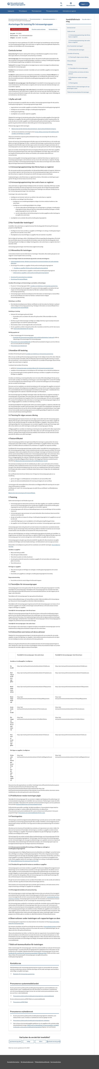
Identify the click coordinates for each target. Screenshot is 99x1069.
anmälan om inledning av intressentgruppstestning (44, 286)
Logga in (83, 4)
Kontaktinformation (13, 1062)
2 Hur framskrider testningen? (75, 46)
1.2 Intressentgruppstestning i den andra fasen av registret (79, 41)
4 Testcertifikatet (71, 61)
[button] (15, 1041)
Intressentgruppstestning (49, 19)
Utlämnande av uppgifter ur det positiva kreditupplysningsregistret (31, 272)
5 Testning (69, 64)
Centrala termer (71, 27)
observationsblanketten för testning (23, 328)
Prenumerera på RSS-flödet (20, 1002)
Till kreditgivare (23, 11)
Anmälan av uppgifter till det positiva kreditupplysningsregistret (31, 268)
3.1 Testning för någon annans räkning (78, 57)
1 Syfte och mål (71, 31)
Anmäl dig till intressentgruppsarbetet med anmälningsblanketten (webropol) (33, 337)
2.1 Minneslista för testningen (76, 49)
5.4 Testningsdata (73, 83)
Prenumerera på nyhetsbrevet (19, 345)
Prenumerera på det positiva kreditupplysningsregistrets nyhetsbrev (31, 1020)
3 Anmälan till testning (73, 53)
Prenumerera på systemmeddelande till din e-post (31, 812)
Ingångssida (11, 11)
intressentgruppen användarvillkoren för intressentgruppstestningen (35, 368)
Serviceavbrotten (55, 1062)
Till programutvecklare (52, 11)
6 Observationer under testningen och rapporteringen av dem (78, 87)
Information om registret (69, 11)
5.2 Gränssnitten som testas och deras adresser (78, 72)
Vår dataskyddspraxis (27, 1062)
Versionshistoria (53, 29)
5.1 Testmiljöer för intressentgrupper (78, 68)
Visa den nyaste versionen (38, 29)
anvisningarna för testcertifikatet (19, 307)
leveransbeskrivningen (50, 926)
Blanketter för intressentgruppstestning (23, 974)
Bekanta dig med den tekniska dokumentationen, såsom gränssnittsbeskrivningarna (34, 128)
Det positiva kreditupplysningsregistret (18, 19)
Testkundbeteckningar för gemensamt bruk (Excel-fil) (25, 861)
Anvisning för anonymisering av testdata (21, 277)
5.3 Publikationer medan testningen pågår (77, 78)
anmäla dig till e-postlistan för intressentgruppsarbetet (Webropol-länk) (28, 953)
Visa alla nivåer (86, 19)
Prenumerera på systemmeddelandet (20, 341)
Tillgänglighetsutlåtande (42, 1062)
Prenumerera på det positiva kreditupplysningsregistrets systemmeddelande (33, 996)
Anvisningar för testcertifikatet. (19, 279)
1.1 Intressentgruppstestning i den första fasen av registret (79, 36)
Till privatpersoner (36, 11)
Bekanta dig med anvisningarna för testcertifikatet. (22, 493)
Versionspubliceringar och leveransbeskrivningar (29, 804)
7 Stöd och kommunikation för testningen (78, 92)
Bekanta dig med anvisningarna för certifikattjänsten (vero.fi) (31, 461)
